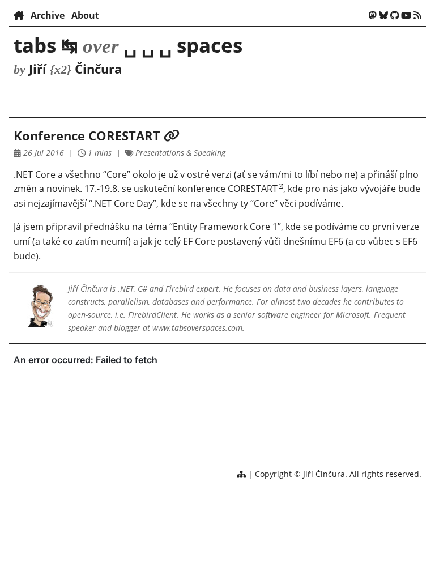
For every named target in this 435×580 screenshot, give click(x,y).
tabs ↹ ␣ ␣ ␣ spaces (128, 44)
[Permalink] (172, 135)
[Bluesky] (383, 15)
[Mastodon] (373, 15)
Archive (48, 15)
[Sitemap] (241, 473)
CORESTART (253, 188)
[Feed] (417, 15)
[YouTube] (406, 15)
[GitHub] (394, 15)
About (85, 15)
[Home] (19, 15)
